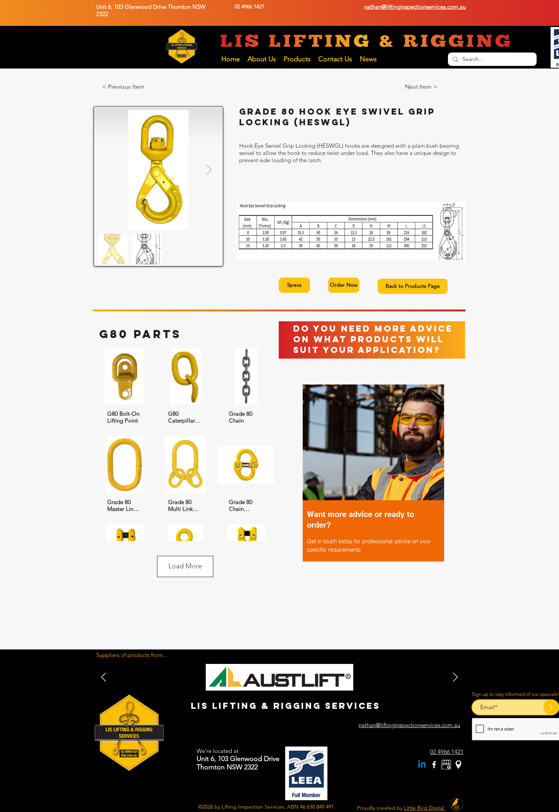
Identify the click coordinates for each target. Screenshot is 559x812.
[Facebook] (434, 764)
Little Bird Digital (424, 807)
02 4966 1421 (249, 6)
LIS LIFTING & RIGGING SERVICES (285, 705)
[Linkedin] (422, 764)
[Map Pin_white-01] (458, 764)
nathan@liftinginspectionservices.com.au (409, 725)
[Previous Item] (455, 677)
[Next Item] (209, 169)
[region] (373, 489)
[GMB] (446, 764)
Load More (185, 566)
